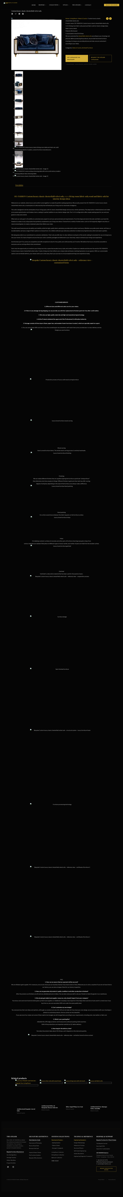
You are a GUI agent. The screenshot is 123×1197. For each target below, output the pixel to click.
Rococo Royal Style (34, 1145)
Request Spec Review (111, 5)
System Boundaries (79, 1153)
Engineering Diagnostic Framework (83, 1156)
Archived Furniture (87, 48)
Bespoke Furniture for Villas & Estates (106, 1140)
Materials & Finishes (79, 1145)
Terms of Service (111, 1179)
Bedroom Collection (57, 1157)
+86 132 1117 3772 (103, 1160)
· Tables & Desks (56, 1145)
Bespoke (42, 5)
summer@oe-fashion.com (104, 1163)
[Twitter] (16, 14)
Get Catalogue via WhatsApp (73, 58)
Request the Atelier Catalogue (98, 58)
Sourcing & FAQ (100, 1146)
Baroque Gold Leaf (34, 1148)
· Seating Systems (56, 1142)
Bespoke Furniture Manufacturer (15, 1152)
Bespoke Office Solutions (35, 1158)
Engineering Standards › (80, 1140)
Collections (54, 5)
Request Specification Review (106, 1169)
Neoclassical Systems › (57, 1140)
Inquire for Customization (103, 1148)
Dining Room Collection (58, 1155)
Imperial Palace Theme (35, 1152)
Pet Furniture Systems (35, 1155)
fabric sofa (84, 196)
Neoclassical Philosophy (35, 1143)
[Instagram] (8, 1167)
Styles (66, 5)
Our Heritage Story (12, 1155)
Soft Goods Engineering (80, 1151)
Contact (88, 5)
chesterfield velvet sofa (85, 36)
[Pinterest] (19, 14)
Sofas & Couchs (82, 18)
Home (34, 5)
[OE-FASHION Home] (11, 5)
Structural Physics (78, 1148)
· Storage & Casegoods (57, 1148)
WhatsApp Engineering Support (104, 1162)
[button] (12, 18)
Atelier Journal (55, 1160)
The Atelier (77, 5)
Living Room (73, 18)
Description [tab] (19, 185)
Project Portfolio (11, 1163)
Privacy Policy (101, 1179)
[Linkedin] (23, 14)
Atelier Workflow (11, 1160)
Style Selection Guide (34, 1140)
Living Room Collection (58, 1152)
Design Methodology (79, 1142)
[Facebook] (12, 14)
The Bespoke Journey (101, 1143)
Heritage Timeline (11, 1157)
